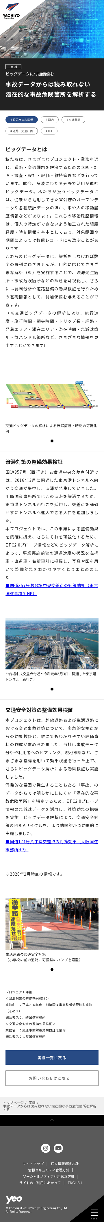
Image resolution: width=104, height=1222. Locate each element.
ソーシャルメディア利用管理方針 (49, 1176)
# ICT (49, 131)
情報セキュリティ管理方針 (48, 1169)
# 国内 (50, 119)
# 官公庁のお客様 (21, 119)
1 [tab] (52, 441)
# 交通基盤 (73, 119)
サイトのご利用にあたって (40, 1182)
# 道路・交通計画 (21, 131)
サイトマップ (33, 1163)
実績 (32, 1102)
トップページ (13, 1102)
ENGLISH (75, 1182)
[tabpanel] (52, 402)
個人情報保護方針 (65, 1163)
